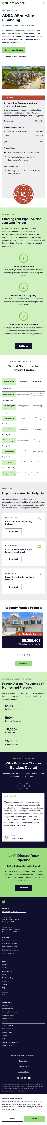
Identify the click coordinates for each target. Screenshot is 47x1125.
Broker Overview (7, 995)
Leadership (5, 981)
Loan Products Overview (9, 940)
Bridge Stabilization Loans (10, 950)
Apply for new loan (7, 1009)
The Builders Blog (7, 978)
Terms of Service (23, 1066)
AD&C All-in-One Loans (9, 943)
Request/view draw (8, 1015)
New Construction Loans (9, 947)
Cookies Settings (23, 1072)
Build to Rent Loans (8, 953)
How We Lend (6, 968)
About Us (5, 964)
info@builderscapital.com (18, 912)
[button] (43, 3)
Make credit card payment (10, 1012)
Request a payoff (7, 1019)
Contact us (6, 908)
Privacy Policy (23, 1061)
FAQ (3, 988)
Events (4, 974)
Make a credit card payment (10, 1042)
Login (3, 1039)
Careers (4, 985)
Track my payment (7, 1029)
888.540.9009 (6, 912)
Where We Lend (7, 971)
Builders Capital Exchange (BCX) (24, 1086)
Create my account (8, 1025)
